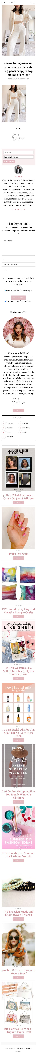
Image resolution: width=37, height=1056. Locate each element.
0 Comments (25, 79)
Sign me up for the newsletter (19, 290)
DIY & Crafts (18, 606)
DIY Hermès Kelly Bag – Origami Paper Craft (18, 1030)
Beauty (18, 492)
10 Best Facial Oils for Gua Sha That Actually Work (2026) (18, 733)
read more (18, 410)
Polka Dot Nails (18, 554)
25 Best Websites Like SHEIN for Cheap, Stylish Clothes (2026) (18, 671)
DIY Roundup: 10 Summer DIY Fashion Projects (18, 854)
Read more (18, 502)
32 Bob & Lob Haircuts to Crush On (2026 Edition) (18, 496)
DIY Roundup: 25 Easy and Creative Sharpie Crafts (18, 610)
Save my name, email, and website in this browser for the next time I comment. (18, 281)
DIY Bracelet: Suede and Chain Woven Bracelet (18, 913)
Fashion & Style (18, 664)
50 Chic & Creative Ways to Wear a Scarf (18, 971)
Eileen (18, 176)
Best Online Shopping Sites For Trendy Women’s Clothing (18, 794)
